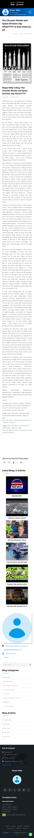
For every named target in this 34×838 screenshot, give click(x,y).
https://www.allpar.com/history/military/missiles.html (17, 420)
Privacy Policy (17, 830)
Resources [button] (10, 828)
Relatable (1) (6, 702)
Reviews (13, 826)
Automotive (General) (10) (10, 685)
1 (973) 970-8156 (10, 653)
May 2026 (7, 732)
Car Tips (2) (6, 694)
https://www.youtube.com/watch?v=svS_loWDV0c (16, 108)
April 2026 (7, 736)
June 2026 (7, 728)
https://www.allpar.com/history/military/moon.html (16, 430)
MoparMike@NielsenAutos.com (13, 650)
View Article (28, 33)
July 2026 (6, 724)
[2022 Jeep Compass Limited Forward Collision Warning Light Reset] (25, 507)
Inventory (26, 826)
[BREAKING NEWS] (25, 485)
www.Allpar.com (12, 153)
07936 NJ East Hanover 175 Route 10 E (16, 646)
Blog (21, 33)
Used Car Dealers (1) (9, 706)
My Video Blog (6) (8, 681)
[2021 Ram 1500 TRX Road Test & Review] (25, 595)
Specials (20, 826)
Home (15, 33)
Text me (6, 657)
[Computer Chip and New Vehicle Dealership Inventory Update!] (25, 573)
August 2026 (7, 720)
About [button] (25, 828)
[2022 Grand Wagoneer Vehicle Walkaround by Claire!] (25, 529)
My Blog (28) (6, 677)
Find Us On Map (6, 765)
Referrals (18, 828)
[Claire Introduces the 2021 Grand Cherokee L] (25, 551)
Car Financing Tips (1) (9, 689)
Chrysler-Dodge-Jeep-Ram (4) (11, 698)
